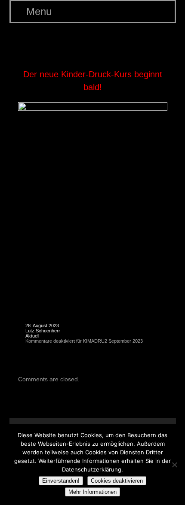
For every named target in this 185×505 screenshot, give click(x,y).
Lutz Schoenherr (42, 330)
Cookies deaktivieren (117, 481)
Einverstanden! (61, 481)
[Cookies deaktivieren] (174, 464)
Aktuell (32, 335)
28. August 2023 (42, 325)
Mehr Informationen (92, 492)
